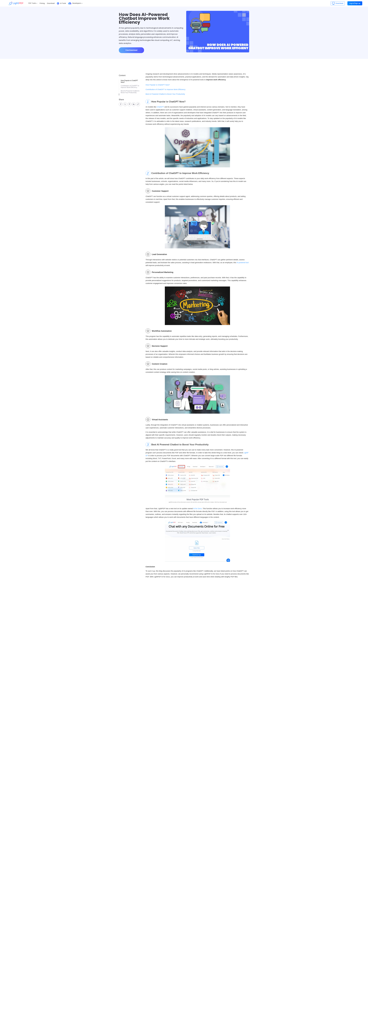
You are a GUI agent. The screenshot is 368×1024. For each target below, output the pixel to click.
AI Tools (63, 3)
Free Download (131, 50)
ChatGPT (160, 107)
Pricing (42, 3)
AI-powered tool (243, 263)
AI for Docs (197, 509)
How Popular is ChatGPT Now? (158, 85)
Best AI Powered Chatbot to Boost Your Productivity (165, 94)
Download (51, 3)
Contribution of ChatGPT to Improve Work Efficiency (165, 89)
